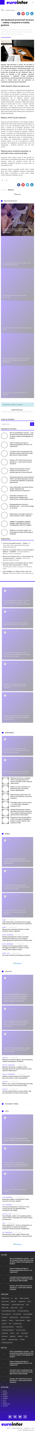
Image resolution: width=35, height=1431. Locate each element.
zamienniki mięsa (13, 1339)
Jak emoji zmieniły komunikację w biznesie (16, 955)
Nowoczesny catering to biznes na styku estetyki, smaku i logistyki (21, 515)
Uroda (4, 1402)
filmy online (5, 1307)
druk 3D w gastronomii (18, 1304)
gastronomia (14, 1307)
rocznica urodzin (20, 1330)
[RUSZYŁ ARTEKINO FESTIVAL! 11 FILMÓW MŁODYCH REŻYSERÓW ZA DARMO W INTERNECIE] (17, 349)
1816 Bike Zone (5, 1298)
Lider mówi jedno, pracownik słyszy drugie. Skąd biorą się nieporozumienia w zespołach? (21, 489)
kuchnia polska (14, 1317)
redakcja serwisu (10, 10)
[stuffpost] (17, 963)
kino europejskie (27, 1314)
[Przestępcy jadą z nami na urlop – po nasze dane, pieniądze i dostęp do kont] (5, 804)
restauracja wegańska (8, 1330)
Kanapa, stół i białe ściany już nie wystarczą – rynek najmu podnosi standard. (21, 462)
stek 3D (12, 1333)
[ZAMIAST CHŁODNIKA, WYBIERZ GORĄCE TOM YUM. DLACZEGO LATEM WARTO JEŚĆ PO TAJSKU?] (4, 523)
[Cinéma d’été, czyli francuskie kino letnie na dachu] (17, 317)
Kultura (11, 190)
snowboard (5, 1333)
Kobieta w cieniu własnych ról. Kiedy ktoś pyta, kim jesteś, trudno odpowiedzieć (20, 788)
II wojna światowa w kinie (8, 1311)
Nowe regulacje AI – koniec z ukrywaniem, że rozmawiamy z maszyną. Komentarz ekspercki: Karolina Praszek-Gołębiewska (17, 1227)
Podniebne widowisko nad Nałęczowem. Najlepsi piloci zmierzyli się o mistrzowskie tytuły (21, 497)
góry (21, 1307)
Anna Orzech (5, 1301)
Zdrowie (5, 1406)
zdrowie (22, 1339)
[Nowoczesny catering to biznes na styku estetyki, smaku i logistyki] (4, 515)
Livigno (28, 1320)
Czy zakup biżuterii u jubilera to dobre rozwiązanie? (16, 552)
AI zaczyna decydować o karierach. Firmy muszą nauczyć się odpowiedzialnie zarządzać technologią (15, 1208)
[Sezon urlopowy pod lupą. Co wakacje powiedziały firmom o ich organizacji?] (4, 445)
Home (8, 1428)
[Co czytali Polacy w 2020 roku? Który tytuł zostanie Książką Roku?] (17, 252)
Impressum (27, 1428)
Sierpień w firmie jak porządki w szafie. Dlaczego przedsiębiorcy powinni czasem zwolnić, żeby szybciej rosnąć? (20, 820)
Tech (8, 953)
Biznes (4, 920)
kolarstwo (4, 1317)
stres (17, 1333)
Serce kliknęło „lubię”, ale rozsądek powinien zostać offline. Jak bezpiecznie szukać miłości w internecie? (17, 1217)
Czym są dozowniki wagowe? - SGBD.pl (15, 543)
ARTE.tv (29, 1301)
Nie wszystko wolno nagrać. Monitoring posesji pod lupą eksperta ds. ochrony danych (17, 1235)
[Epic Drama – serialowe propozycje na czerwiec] (17, 382)
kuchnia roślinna (25, 1317)
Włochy (4, 1339)
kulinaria (4, 1320)
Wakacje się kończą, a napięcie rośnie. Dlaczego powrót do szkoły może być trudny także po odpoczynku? (21, 780)
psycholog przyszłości (8, 1327)
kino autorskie (17, 1314)
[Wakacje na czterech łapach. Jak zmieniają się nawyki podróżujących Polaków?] (4, 532)
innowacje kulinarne (23, 1311)
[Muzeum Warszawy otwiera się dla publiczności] (17, 284)
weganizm (12, 1336)
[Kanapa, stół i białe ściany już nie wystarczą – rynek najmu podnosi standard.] (4, 462)
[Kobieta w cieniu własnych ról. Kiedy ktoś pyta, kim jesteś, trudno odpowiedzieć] (5, 788)
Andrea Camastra (24, 1298)
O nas (32, 1428)
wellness (20, 1336)
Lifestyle (5, 1057)
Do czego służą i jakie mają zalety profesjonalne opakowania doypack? (16, 545)
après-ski (13, 1301)
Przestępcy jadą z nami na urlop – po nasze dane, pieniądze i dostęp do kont (20, 804)
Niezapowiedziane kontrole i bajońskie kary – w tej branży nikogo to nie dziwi (22, 506)
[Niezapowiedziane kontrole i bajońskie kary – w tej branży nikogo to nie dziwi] (4, 506)
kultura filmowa (20, 1320)
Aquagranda (21, 1301)
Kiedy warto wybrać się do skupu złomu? (21, 573)
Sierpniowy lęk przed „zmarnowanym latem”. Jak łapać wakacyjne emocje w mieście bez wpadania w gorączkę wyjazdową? (22, 479)
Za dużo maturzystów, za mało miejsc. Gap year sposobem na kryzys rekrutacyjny (16, 1092)
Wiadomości (10, 935)
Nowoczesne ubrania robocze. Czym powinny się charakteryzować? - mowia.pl (18, 557)
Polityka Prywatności (17, 1428)
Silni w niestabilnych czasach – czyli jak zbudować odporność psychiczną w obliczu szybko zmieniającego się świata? (21, 435)
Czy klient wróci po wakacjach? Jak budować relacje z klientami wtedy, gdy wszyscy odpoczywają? (21, 453)
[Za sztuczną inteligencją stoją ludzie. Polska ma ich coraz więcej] (17, 1129)
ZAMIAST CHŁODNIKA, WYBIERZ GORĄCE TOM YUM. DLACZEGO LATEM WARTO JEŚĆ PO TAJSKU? (20, 523)
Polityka (5, 1398)
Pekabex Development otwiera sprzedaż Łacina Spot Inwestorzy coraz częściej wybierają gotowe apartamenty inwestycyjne (21, 812)
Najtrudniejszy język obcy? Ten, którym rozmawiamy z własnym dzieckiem (21, 796)
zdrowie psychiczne (7, 1342)
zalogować (12, 412)
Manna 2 (4, 1323)
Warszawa (4, 1336)
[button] (3, 300)
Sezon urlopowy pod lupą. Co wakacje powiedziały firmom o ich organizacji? (21, 444)
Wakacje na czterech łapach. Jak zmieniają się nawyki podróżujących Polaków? (21, 532)
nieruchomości (17, 1323)
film (27, 1304)
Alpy (16, 1298)
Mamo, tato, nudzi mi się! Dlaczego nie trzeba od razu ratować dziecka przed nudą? (17, 1084)
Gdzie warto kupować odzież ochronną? (16, 559)
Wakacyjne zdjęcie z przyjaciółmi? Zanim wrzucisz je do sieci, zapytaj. (15, 1200)
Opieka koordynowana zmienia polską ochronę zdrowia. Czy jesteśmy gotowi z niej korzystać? (21, 470)
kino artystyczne (6, 1314)
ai (11, 1298)
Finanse (5, 1393)
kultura (11, 1320)
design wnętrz (5, 1304)
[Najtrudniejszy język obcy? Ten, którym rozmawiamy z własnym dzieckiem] (5, 796)
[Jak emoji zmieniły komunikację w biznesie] (17, 1182)
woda (26, 1336)
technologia (24, 1333)
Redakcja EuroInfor (13, 590)
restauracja (19, 1327)
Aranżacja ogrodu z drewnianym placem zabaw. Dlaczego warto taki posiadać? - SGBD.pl (18, 564)
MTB (10, 1323)
